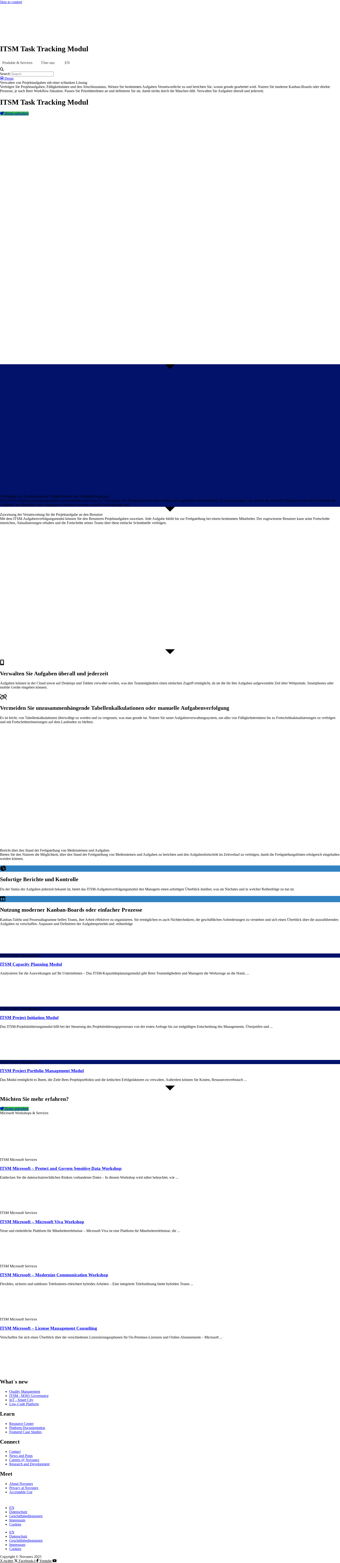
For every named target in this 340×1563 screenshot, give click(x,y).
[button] (170, 69)
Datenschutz (18, 1512)
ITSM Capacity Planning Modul (31, 964)
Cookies (15, 1524)
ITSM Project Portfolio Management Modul (42, 1070)
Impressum (17, 1520)
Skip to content (11, 2)
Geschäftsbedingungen (26, 1516)
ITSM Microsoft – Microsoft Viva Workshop (42, 1221)
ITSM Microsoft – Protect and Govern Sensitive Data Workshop (61, 1168)
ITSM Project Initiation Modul (29, 1017)
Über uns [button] (48, 63)
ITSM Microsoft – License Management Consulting (48, 1328)
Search (5, 74)
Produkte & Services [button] (17, 63)
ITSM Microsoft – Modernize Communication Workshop (54, 1274)
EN (11, 1508)
